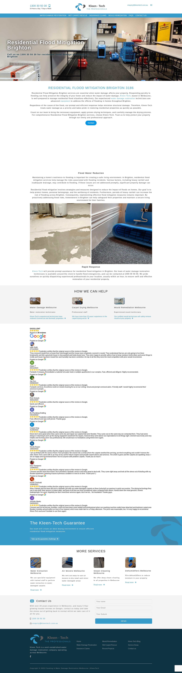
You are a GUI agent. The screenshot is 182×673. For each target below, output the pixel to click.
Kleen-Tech (125, 96)
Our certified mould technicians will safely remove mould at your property (132, 317)
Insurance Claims (97, 15)
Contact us (141, 15)
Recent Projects (108, 648)
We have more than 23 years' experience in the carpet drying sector (89, 317)
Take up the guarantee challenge (43, 539)
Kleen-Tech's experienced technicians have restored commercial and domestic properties (46, 317)
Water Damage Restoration (53, 15)
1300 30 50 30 (38, 618)
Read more (34, 590)
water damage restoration (123, 98)
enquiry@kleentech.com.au (45, 623)
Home (79, 641)
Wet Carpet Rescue (77, 15)
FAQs (131, 15)
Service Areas (133, 645)
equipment (65, 101)
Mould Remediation (117, 15)
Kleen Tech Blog (134, 641)
